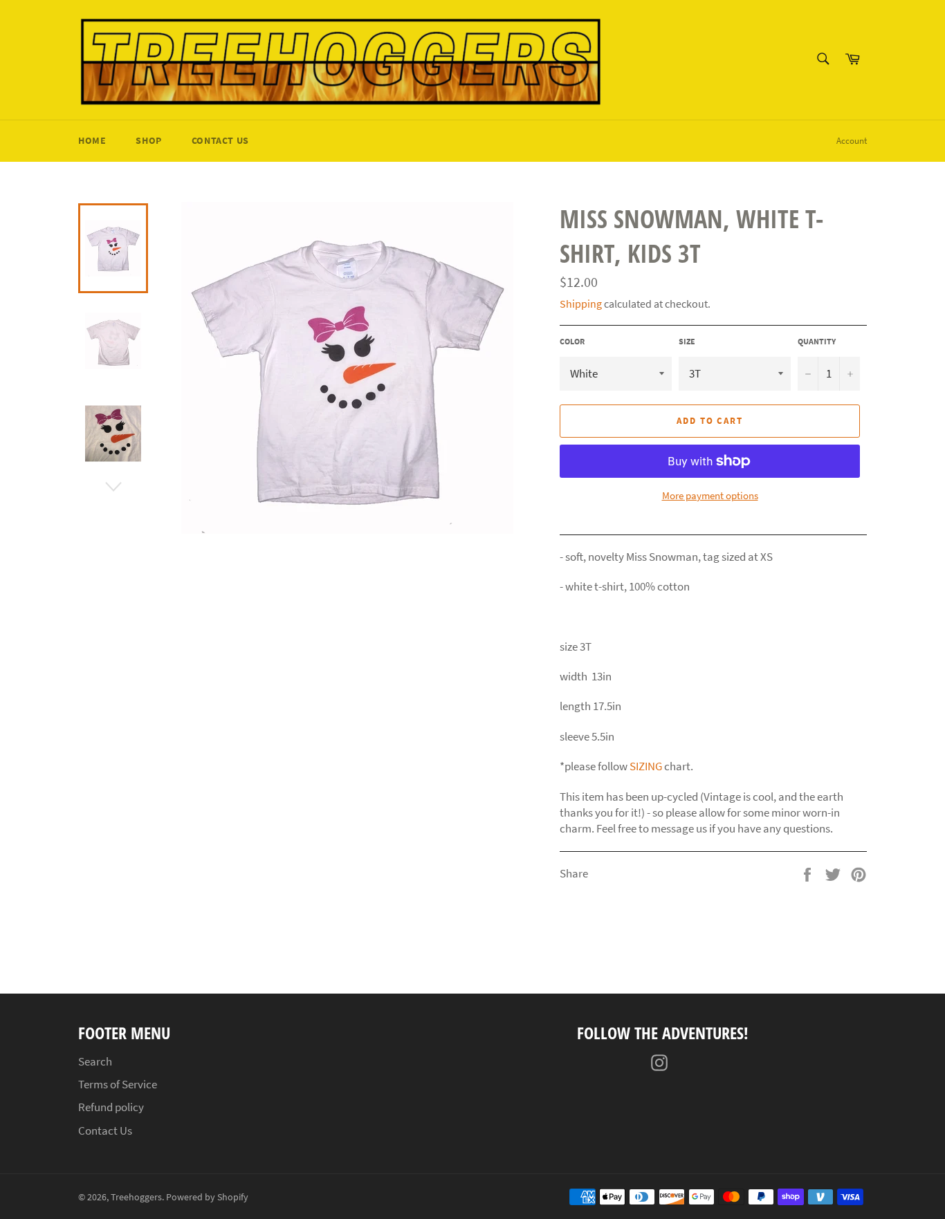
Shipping (581, 303)
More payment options (710, 495)
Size (687, 341)
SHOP (148, 140)
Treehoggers (136, 1197)
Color (572, 341)
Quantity (817, 341)
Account (851, 141)
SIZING (646, 766)
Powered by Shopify (207, 1197)
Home (92, 140)
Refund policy (111, 1107)
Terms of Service (117, 1084)
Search (95, 1061)
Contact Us (220, 140)
